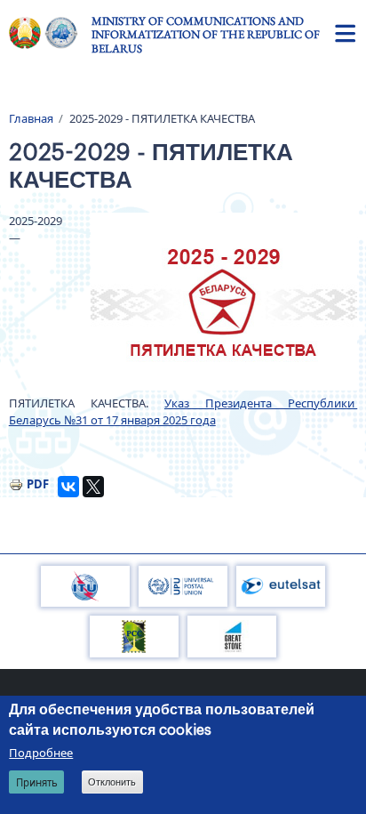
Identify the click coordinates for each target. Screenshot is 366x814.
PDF (38, 484)
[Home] (50, 33)
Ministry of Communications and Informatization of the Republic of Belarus (206, 34)
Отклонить (112, 782)
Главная (31, 118)
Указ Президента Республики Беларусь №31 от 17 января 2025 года (183, 412)
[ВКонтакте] (68, 486)
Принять (37, 782)
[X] (93, 486)
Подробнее (41, 753)
